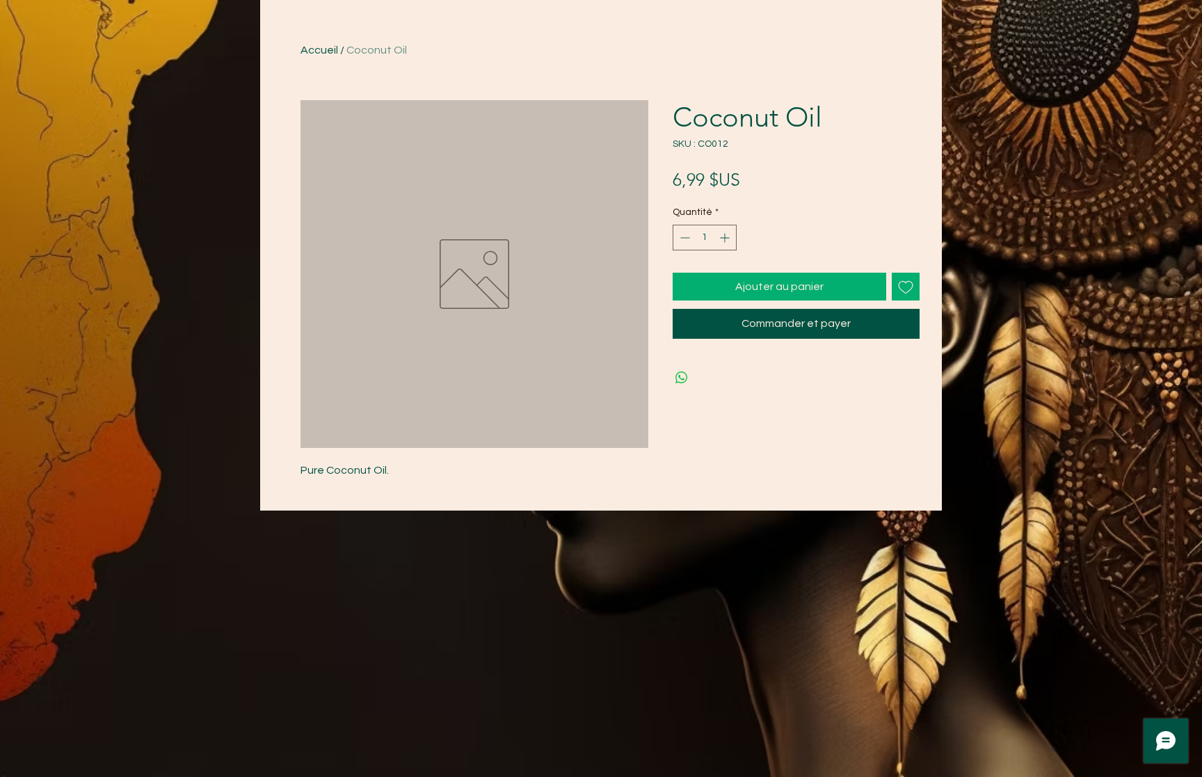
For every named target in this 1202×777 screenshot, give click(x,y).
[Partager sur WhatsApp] (681, 377)
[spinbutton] (704, 237)
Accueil (319, 50)
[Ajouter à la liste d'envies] (906, 287)
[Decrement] (683, 237)
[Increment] (726, 237)
